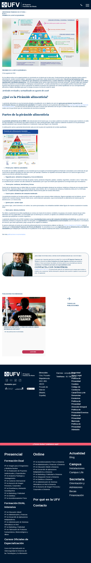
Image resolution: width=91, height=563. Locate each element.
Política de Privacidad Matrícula (76, 418)
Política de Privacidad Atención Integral (79, 404)
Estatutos (75, 398)
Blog (72, 457)
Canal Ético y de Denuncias (78, 394)
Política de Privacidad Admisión (76, 427)
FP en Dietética (9, 496)
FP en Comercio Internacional (14, 481)
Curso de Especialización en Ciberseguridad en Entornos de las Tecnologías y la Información (15, 550)
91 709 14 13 (45, 269)
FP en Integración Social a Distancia (46, 477)
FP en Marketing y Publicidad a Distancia (47, 474)
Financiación (76, 495)
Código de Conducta (75, 388)
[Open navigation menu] (87, 5)
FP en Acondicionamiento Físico (15, 498)
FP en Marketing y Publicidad (14, 493)
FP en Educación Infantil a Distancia (45, 467)
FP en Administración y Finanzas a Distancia (49, 464)
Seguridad (75, 373)
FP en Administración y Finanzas (15, 514)
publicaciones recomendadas (16, 234)
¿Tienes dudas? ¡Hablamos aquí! (45, 444)
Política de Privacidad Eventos (79, 411)
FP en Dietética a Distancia (42, 479)
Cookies (75, 384)
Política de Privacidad (76, 379)
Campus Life (76, 472)
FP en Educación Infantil (12, 512)
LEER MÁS (33, 352)
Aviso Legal (76, 375)
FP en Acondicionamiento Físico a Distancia (48, 462)
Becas (72, 491)
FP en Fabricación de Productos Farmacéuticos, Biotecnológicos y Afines (16, 532)
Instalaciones (76, 468)
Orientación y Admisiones (76, 485)
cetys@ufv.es (38, 269)
